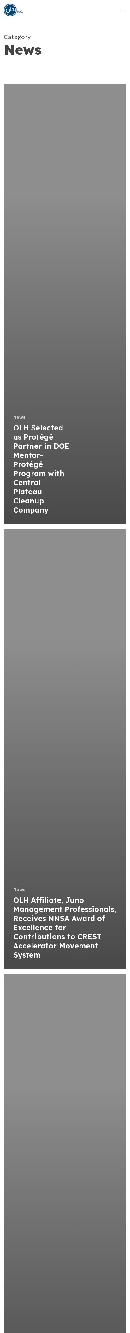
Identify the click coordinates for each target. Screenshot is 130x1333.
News (19, 416)
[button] (122, 10)
